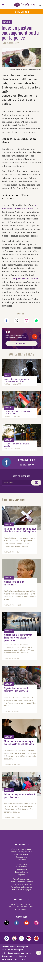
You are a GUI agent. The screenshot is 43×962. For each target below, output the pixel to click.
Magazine (21, 875)
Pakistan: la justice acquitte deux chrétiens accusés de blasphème (20, 530)
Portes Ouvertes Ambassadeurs (21, 882)
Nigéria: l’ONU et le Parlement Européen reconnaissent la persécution (18, 637)
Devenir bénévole (21, 872)
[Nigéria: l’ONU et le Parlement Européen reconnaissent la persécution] (21, 624)
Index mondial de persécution (21, 852)
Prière (7, 375)
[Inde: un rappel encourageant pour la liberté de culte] (21, 403)
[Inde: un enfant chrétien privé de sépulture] (21, 435)
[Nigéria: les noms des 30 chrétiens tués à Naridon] (21, 677)
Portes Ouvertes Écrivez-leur (21, 887)
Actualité (6, 22)
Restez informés (21, 476)
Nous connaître (21, 864)
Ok (36, 482)
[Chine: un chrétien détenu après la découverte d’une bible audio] (21, 731)
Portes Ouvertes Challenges (21, 884)
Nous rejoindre (21, 869)
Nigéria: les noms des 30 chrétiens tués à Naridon (16, 689)
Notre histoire (21, 867)
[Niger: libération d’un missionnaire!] (21, 571)
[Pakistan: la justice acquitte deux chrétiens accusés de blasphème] (21, 518)
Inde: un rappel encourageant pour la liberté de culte (18, 412)
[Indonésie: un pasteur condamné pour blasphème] (21, 784)
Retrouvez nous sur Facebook (27, 462)
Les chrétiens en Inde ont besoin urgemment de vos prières (16, 380)
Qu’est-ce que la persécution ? (21, 849)
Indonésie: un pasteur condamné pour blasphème (19, 796)
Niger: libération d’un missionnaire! (14, 583)
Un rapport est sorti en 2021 (24, 278)
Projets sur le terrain (21, 854)
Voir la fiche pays (21, 343)
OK (38, 953)
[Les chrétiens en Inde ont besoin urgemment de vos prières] (21, 371)
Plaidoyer (8, 631)
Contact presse (21, 857)
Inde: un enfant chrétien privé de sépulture (16, 445)
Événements (21, 860)
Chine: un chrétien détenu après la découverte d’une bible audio (19, 742)
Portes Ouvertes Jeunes (21, 879)
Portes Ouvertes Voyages (21, 889)
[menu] (3, 5)
